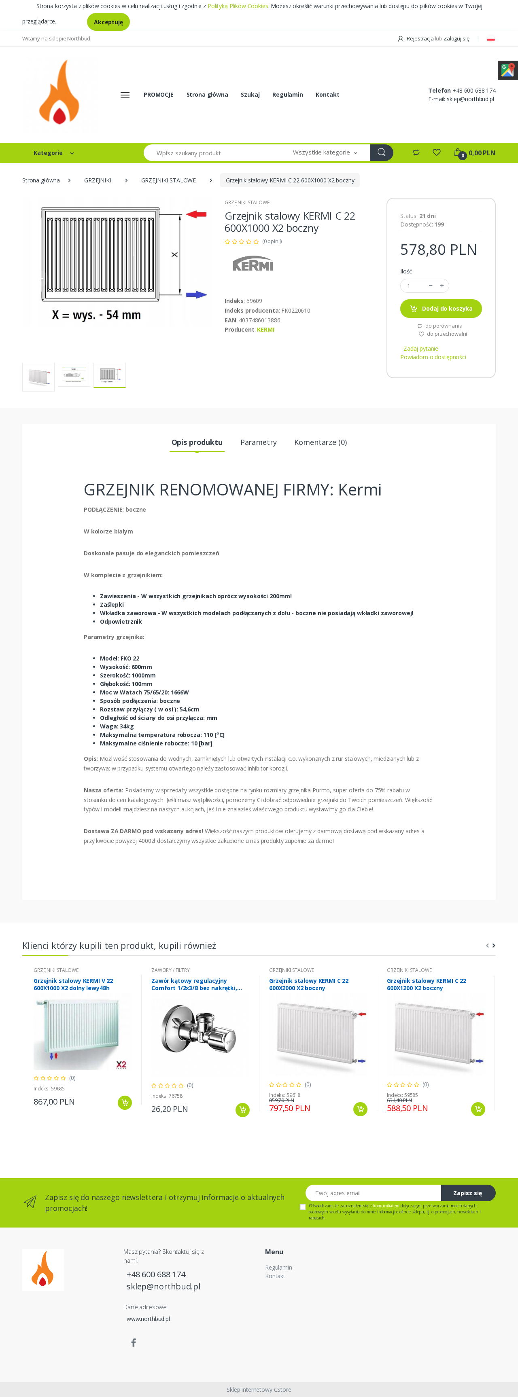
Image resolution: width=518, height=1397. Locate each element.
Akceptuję (108, 22)
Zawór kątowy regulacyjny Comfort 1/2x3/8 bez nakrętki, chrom (194, 984)
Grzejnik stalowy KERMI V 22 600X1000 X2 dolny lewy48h (73, 984)
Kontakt (327, 94)
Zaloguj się (456, 38)
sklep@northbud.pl (470, 99)
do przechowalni (446, 333)
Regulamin (287, 94)
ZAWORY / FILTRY (170, 970)
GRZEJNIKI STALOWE (168, 180)
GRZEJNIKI (97, 180)
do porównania (443, 325)
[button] (325, 152)
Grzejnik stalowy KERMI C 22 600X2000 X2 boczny (308, 984)
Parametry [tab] (258, 442)
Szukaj (250, 94)
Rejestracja (420, 38)
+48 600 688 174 (474, 90)
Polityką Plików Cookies (238, 6)
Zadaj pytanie (420, 348)
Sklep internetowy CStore (259, 1389)
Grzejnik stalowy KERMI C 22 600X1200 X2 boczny (426, 984)
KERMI (265, 329)
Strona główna (207, 94)
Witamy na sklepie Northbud (56, 38)
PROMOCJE (159, 94)
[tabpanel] (83, 1040)
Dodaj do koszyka (447, 308)
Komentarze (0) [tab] (320, 442)
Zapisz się (467, 1193)
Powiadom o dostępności (433, 357)
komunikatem (386, 1206)
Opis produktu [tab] (197, 442)
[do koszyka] (125, 1103)
